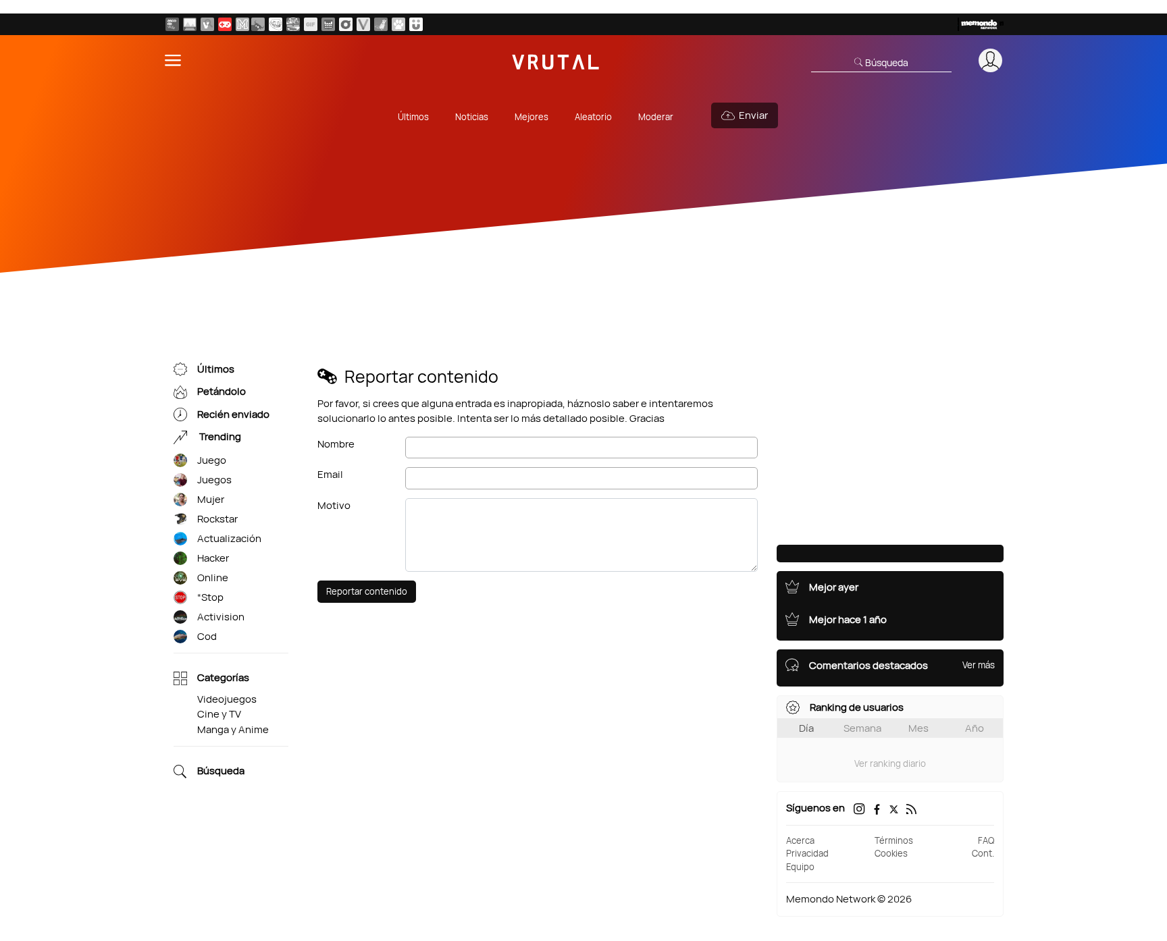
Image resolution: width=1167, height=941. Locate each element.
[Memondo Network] (981, 24)
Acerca (800, 840)
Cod (207, 636)
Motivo (334, 505)
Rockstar (217, 519)
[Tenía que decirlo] (328, 24)
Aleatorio (593, 117)
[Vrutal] (225, 24)
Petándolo (221, 392)
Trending (219, 437)
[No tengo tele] (293, 24)
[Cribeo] (346, 24)
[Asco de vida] (172, 24)
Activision (220, 617)
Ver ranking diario (890, 763)
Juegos (214, 480)
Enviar (753, 115)
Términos (894, 840)
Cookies (891, 853)
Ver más (978, 665)
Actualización (229, 538)
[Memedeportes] (242, 24)
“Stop (210, 597)
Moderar (655, 117)
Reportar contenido (366, 591)
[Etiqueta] (180, 460)
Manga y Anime (233, 729)
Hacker (213, 558)
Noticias (471, 117)
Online (212, 577)
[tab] (806, 728)
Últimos (413, 117)
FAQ (986, 840)
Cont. (983, 853)
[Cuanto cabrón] (275, 24)
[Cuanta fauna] (398, 24)
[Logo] (556, 60)
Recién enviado (233, 414)
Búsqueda (220, 771)
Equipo (800, 867)
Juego (211, 460)
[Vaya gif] (310, 24)
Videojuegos (227, 699)
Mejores (531, 117)
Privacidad (807, 853)
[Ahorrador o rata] (381, 24)
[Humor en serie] (416, 24)
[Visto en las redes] (207, 24)
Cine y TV (219, 714)
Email (330, 474)
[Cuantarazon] (190, 24)
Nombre (336, 444)
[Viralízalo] (363, 24)
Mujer (210, 499)
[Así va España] (258, 24)
